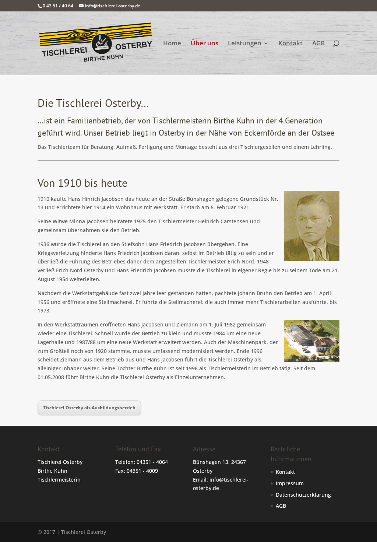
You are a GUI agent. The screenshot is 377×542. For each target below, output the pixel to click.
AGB (318, 44)
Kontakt (290, 44)
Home (172, 44)
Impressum (290, 483)
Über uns (204, 44)
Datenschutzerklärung (303, 494)
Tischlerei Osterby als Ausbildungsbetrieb (89, 408)
